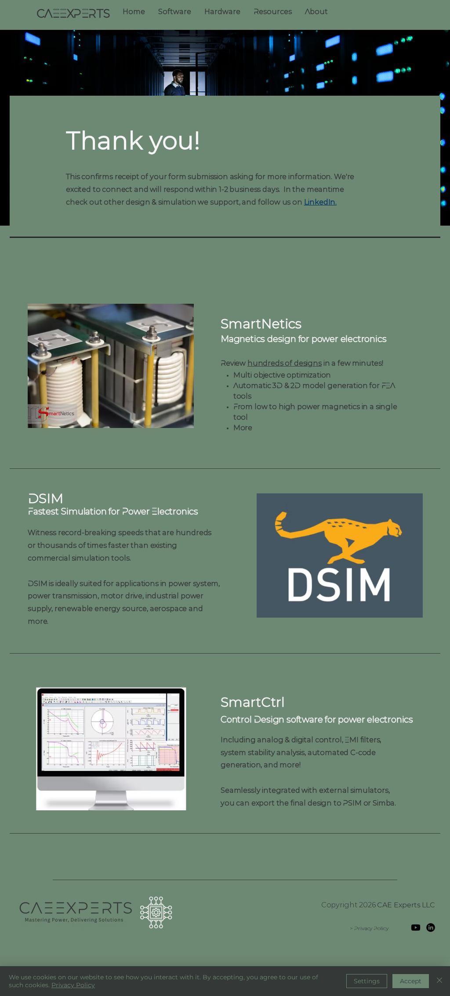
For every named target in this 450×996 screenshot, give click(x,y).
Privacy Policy (73, 985)
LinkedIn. (320, 202)
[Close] (439, 981)
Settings (367, 981)
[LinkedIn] (430, 927)
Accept (410, 981)
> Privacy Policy (369, 928)
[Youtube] (415, 927)
